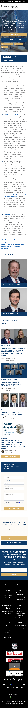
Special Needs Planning (14, 16)
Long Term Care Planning (11, 114)
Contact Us (7, 600)
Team (14, 56)
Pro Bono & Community (7, 616)
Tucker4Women (7, 613)
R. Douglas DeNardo (11, 279)
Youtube (7, 632)
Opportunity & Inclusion (8, 611)
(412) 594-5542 (9, 284)
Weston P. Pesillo (10, 308)
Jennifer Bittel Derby (10, 450)
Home (7, 588)
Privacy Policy (20, 628)
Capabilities (14, 538)
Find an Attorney (15, 543)
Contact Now (9, 465)
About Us (7, 597)
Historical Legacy (20, 597)
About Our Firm (20, 588)
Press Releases (6, 345)
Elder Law (7, 214)
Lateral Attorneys (20, 608)
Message (6, 491)
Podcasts (4, 438)
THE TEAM (7, 254)
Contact (20, 630)
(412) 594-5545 (9, 313)
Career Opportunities (20, 617)
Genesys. (20, 703)
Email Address (8, 282)
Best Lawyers (7, 637)
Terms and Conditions (20, 625)
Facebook (7, 630)
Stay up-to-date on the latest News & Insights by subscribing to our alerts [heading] (14, 556)
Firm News (4, 379)
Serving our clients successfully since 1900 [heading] (14, 523)
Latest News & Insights (10, 322)
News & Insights (9, 60)
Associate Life (20, 611)
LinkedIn (7, 628)
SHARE (5, 47)
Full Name (6, 475)
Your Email (6, 486)
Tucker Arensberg (10, 358)
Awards (20, 590)
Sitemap (13, 687)
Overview (7, 56)
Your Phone (7, 480)
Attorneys (7, 590)
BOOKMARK (19, 44)
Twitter (7, 625)
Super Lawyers (7, 635)
